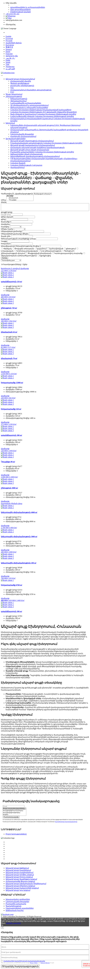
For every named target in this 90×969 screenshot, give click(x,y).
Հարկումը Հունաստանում (23, 136)
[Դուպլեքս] (19, 200)
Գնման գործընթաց (19, 83)
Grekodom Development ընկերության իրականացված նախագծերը (40, 110)
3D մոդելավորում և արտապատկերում (29, 105)
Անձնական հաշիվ (14, 910)
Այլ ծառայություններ (16, 139)
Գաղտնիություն (13, 906)
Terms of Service (45, 962)
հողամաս (6, 244)
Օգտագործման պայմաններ (20, 908)
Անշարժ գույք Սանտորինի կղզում (22, 888)
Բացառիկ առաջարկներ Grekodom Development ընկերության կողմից (42, 152)
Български (10, 45)
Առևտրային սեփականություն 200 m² (18, 563)
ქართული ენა (12, 56)
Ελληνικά (9, 38)
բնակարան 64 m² (9, 332)
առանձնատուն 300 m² (11, 435)
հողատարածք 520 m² (11, 409)
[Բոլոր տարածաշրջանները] (14, 809)
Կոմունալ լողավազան (27, 251)
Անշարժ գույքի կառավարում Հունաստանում (32, 145)
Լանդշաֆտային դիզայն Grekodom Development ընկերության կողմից (42, 116)
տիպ (3, 200)
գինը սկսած (7, 217)
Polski (8, 60)
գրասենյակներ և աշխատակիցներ (27, 7)
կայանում (42, 249)
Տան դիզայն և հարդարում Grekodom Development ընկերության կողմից (43, 114)
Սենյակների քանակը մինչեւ (14, 234)
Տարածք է (6, 222)
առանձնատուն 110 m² (11, 282)
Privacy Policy (34, 962)
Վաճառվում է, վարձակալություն (17, 194)
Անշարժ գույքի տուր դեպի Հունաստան (29, 150)
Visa (12, 88)
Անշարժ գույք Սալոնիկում (18, 870)
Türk (7, 64)
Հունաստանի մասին (20, 81)
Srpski (8, 62)
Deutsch (9, 49)
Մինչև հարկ (7, 229)
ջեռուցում (71, 249)
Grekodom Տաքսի (17, 163)
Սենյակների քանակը (11, 231)
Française (9, 54)
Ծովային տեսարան (24, 249)
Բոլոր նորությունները (16, 834)
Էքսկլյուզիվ (45, 256)
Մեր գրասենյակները (20, 10)
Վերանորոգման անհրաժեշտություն (19, 256)
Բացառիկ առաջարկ (16, 904)
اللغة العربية (10, 69)
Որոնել (4, 258)
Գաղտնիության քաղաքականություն (66, 821)
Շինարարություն (18, 99)
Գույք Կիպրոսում (14, 94)
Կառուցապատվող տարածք (68, 253)
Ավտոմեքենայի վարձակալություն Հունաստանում (35, 156)
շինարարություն (14, 96)
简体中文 (9, 47)
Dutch (8, 52)
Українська (10, 67)
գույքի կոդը (6, 212)
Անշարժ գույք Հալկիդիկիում (19, 872)
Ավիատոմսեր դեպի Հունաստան (26, 154)
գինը (3, 219)
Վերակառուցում (18, 101)
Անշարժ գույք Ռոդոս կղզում (19, 877)
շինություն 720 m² (9, 308)
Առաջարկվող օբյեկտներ (18, 899)
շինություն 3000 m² (9, 488)
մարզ (3, 202)
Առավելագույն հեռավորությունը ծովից (20, 246)
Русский (9, 41)
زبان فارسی (10, 58)
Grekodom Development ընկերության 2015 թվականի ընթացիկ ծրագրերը (43, 112)
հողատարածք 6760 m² (11, 585)
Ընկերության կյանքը (20, 12)
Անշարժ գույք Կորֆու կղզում (20, 875)
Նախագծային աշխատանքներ (25, 103)
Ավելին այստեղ (13, 923)
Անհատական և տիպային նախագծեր (29, 108)
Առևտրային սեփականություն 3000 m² (19, 537)
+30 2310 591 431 (12, 14)
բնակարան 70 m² (9, 358)
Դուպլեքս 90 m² (8, 462)
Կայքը (4, 241)
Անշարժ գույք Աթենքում (17, 868)
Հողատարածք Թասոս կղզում (20, 881)
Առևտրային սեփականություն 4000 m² (19, 512)
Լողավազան (7, 251)
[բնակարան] (19, 198)
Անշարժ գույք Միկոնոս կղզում (20, 886)
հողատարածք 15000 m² (12, 383)
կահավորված (56, 249)
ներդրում (10, 123)
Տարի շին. (6, 236)
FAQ (12, 92)
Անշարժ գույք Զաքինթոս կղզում (21, 879)
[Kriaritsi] (14, 815)
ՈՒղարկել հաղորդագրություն (20, 966)
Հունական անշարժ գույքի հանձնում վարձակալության (37, 147)
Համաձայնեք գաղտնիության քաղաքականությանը (24, 961)
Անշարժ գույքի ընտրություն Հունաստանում (32, 141)
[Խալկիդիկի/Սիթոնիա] (14, 813)
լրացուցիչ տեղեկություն (22, 86)
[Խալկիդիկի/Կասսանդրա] (14, 811)
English (8, 36)
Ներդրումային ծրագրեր (22, 134)
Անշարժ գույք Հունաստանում (20, 79)
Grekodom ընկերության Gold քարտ (26, 165)
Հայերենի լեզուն (14, 43)
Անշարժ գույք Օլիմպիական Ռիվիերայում (26, 884)
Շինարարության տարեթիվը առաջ (18, 239)
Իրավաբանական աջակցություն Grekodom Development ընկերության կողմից (46, 143)
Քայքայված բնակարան (39, 253)
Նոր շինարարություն (51, 251)
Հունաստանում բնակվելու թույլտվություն (30, 90)
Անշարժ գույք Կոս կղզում (18, 890)
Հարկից (5, 227)
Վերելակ (7, 249)
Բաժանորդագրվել (11, 817)
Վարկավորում (17, 167)
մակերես (5, 224)
